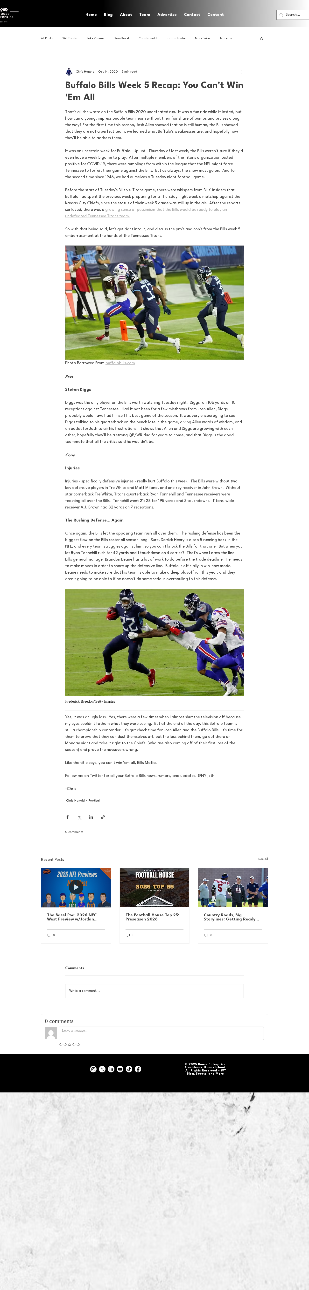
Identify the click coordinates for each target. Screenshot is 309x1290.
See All (263, 859)
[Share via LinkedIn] (91, 817)
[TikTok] (129, 1069)
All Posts (47, 38)
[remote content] (154, 701)
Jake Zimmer (96, 38)
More (223, 38)
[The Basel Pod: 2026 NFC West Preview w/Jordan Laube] (76, 887)
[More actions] (241, 72)
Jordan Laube (175, 38)
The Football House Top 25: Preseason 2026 (152, 917)
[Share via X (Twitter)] (79, 817)
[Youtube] (120, 1069)
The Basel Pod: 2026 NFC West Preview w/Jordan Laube (72, 917)
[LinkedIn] (111, 1069)
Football (94, 800)
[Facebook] (138, 1069)
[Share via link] (103, 817)
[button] (215, 15)
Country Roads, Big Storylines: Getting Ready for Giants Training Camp (229, 917)
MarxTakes (203, 38)
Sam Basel (121, 38)
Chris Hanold (148, 38)
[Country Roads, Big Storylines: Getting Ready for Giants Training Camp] (233, 887)
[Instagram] (93, 1069)
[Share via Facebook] (67, 817)
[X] (102, 1069)
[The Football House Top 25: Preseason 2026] (155, 887)
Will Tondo (70, 38)
